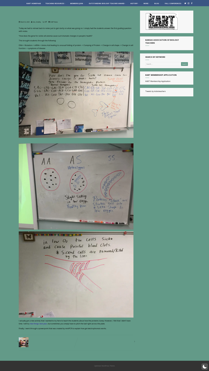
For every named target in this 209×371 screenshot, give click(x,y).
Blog (156, 3)
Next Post (118, 340)
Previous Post (51, 341)
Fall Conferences (173, 3)
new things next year (38, 323)
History (134, 3)
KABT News (54, 22)
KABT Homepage (33, 3)
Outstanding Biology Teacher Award (107, 3)
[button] (204, 366)
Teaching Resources (54, 3)
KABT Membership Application (157, 81)
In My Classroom (35, 345)
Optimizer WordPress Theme (104, 366)
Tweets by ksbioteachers (155, 91)
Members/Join (76, 3)
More (146, 3)
